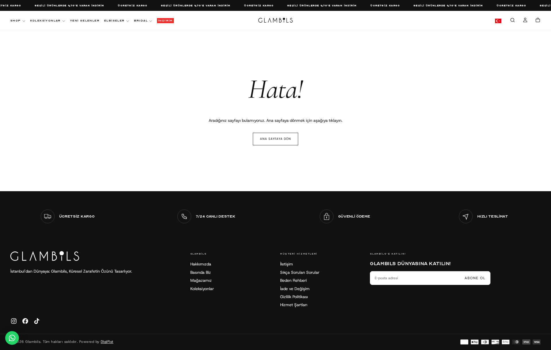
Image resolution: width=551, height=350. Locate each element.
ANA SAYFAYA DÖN (275, 139)
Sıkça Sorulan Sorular (299, 272)
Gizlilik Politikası (294, 296)
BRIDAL (141, 20)
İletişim (286, 264)
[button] (512, 20)
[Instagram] (13, 321)
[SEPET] (538, 20)
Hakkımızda (200, 264)
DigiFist (107, 341)
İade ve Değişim (295, 288)
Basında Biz (200, 272)
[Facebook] (25, 321)
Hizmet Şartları (293, 304)
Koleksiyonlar (202, 288)
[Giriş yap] (525, 20)
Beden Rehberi (293, 280)
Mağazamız (201, 280)
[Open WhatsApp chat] (12, 338)
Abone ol (475, 278)
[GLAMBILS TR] (44, 256)
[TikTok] (36, 321)
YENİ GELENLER (85, 20)
